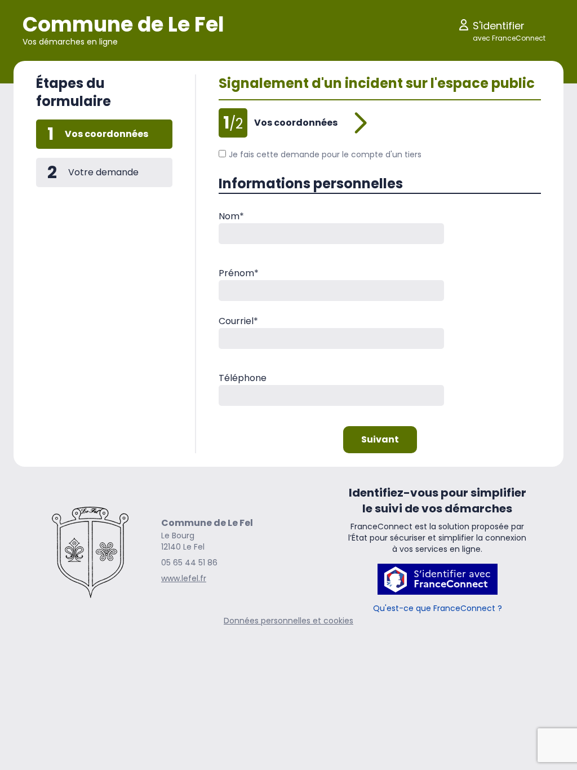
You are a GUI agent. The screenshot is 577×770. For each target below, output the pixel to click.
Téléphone (243, 377)
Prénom (239, 273)
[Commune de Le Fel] (90, 550)
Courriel (238, 321)
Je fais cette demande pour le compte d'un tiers (325, 154)
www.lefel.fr (183, 578)
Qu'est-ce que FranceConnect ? (437, 608)
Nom (231, 216)
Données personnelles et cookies (288, 620)
